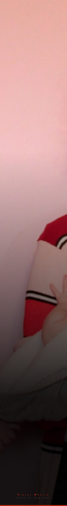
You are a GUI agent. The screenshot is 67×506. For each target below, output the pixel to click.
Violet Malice (33, 494)
